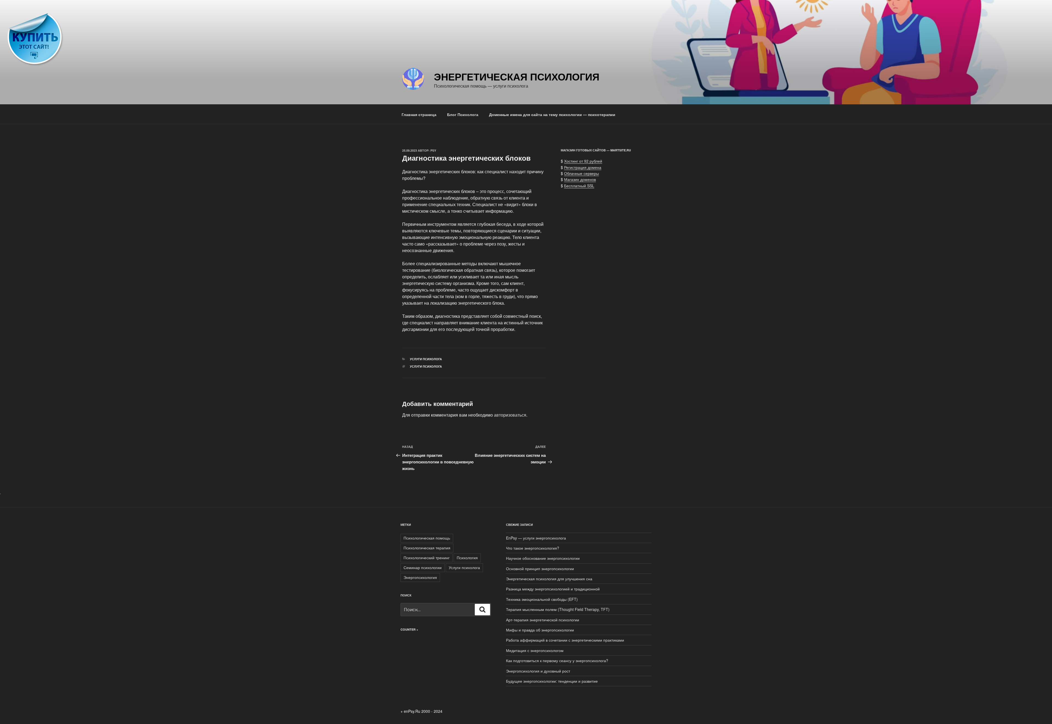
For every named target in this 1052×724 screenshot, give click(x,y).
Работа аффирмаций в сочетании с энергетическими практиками (565, 640)
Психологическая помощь (427, 538)
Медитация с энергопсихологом (535, 650)
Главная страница (419, 114)
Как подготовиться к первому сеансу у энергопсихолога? (557, 660)
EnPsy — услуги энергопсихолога (536, 538)
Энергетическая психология (516, 76)
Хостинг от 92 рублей (583, 161)
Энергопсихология (420, 577)
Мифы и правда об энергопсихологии (540, 630)
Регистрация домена (582, 167)
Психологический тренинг (427, 557)
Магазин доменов (580, 179)
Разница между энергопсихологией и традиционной (553, 589)
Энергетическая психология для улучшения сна (549, 578)
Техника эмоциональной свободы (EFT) (542, 599)
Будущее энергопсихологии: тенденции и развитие (552, 681)
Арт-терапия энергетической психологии (542, 619)
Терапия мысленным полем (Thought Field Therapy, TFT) (558, 609)
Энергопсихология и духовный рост (538, 671)
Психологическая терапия (427, 547)
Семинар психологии (423, 567)
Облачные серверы (581, 173)
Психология (467, 557)
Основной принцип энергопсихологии (540, 568)
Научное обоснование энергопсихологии (543, 558)
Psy (433, 150)
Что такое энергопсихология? (532, 548)
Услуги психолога (426, 359)
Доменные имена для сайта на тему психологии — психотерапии (552, 114)
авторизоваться (510, 415)
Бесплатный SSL (579, 185)
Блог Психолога (462, 114)
